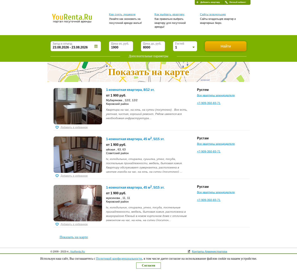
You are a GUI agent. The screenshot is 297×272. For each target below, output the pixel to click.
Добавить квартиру (210, 2)
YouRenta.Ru (77, 251)
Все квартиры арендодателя (216, 95)
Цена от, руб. (120, 43)
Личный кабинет (237, 2)
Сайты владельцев (213, 14)
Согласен (148, 265)
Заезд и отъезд (62, 43)
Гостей (179, 43)
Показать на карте (74, 237)
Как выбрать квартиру (170, 14)
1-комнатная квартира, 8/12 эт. (130, 89)
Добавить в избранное (74, 127)
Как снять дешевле (122, 14)
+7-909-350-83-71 (208, 103)
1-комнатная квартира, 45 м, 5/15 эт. (135, 139)
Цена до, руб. (152, 43)
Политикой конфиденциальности (119, 258)
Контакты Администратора (209, 251)
